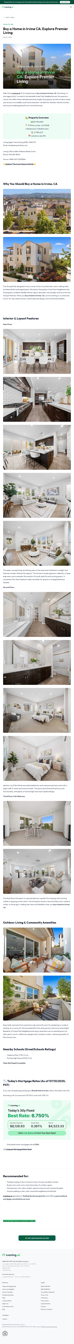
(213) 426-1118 (6, 1268)
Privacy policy (45, 1301)
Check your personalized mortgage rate (19, 1221)
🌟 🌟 (19, 164)
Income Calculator (7, 1292)
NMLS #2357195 (45, 1286)
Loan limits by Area (7, 1306)
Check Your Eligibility (8, 1289)
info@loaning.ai (6, 1270)
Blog (3, 1309)
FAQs (3, 1298)
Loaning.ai (16, 93)
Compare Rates (6, 1301)
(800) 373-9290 (8, 1277)
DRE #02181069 (45, 1289)
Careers (4, 1319)
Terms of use (44, 1295)
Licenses (43, 1306)
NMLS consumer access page (49, 1326)
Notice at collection (46, 1309)
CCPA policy (44, 1298)
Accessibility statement (47, 1292)
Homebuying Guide (7, 1295)
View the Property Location (14, 1063)
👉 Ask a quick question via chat (37, 1238)
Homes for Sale (8, 24)
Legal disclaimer (45, 1303)
